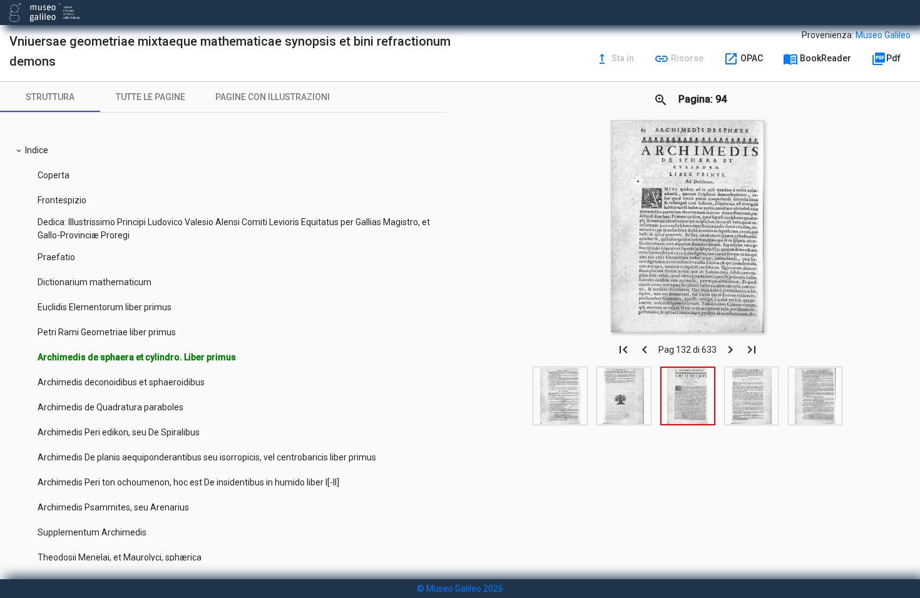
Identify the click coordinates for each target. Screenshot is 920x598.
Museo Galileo (883, 35)
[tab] (50, 97)
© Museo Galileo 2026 (460, 589)
